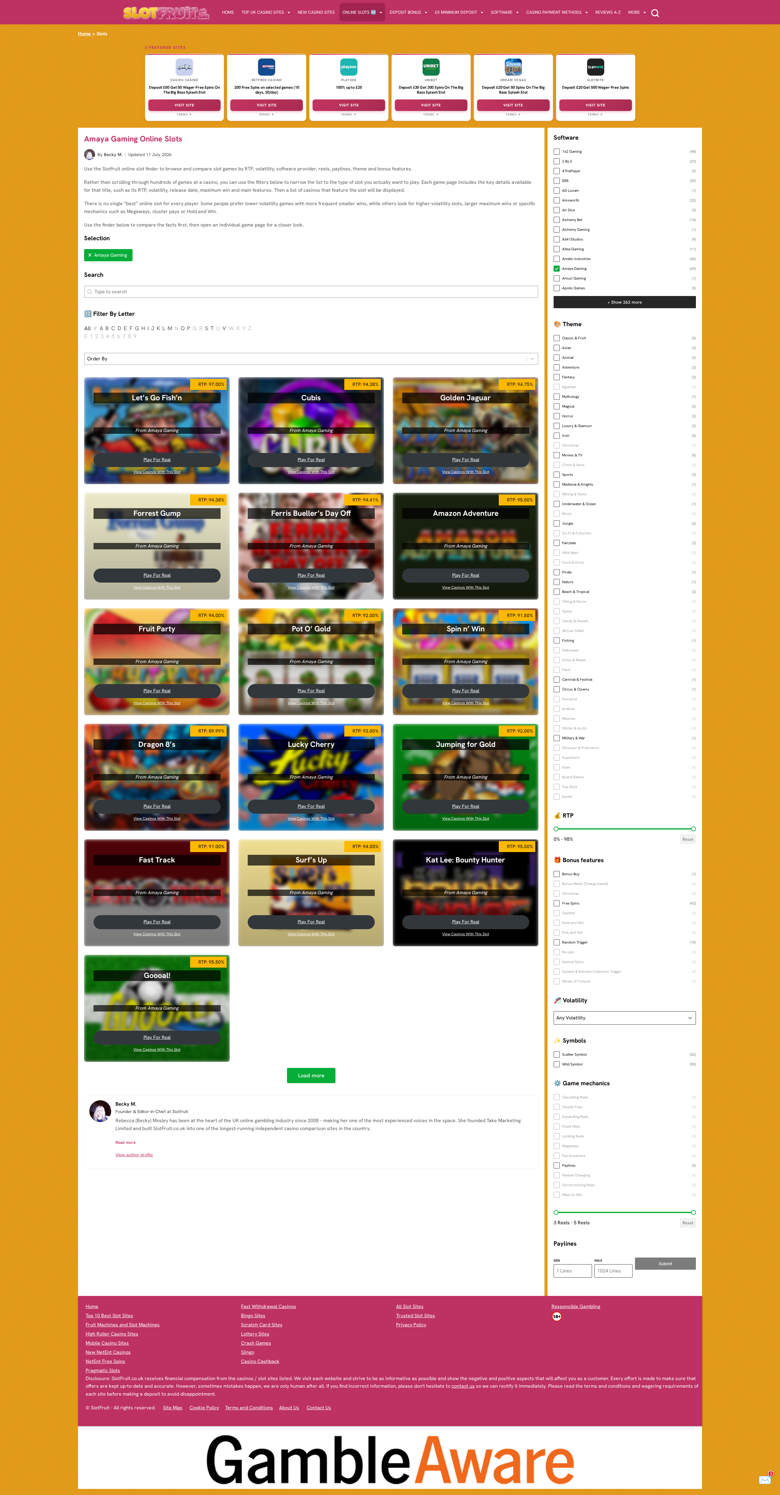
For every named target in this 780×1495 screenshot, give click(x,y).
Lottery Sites (255, 1334)
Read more (125, 1142)
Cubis (311, 397)
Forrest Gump (157, 513)
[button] (108, 255)
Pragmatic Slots (103, 1370)
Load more (311, 1075)
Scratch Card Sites (261, 1325)
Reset (687, 839)
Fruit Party (157, 628)
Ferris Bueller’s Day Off (311, 513)
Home (228, 12)
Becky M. (113, 154)
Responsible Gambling (575, 1306)
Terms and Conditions (249, 1407)
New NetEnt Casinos (108, 1352)
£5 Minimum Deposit (456, 12)
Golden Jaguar (465, 397)
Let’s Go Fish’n (157, 397)
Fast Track (157, 860)
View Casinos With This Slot (156, 471)
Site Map (172, 1407)
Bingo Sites (253, 1315)
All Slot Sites (410, 1306)
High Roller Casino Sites (112, 1334)
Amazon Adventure (465, 513)
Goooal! (157, 975)
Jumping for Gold (465, 744)
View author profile (134, 1155)
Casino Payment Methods (554, 12)
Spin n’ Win (465, 628)
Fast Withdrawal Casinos (268, 1306)
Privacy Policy (411, 1325)
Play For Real (157, 460)
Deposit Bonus (405, 12)
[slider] (556, 828)
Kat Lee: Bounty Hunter (465, 860)
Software (501, 12)
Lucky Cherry (311, 744)
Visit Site (184, 105)
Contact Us (319, 1407)
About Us (289, 1407)
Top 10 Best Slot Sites (109, 1315)
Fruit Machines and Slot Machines (123, 1325)
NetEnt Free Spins (105, 1361)
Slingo (247, 1352)
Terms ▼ (184, 114)
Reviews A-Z (608, 12)
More (634, 12)
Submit (665, 1263)
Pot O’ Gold (311, 628)
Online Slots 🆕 (359, 12)
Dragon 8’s (157, 744)
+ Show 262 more (625, 302)
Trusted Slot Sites (415, 1315)
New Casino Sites (316, 12)
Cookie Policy (204, 1407)
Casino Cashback (260, 1361)
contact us (463, 1386)
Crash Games (256, 1343)
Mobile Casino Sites (107, 1343)
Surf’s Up (311, 860)
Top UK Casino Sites (263, 12)
